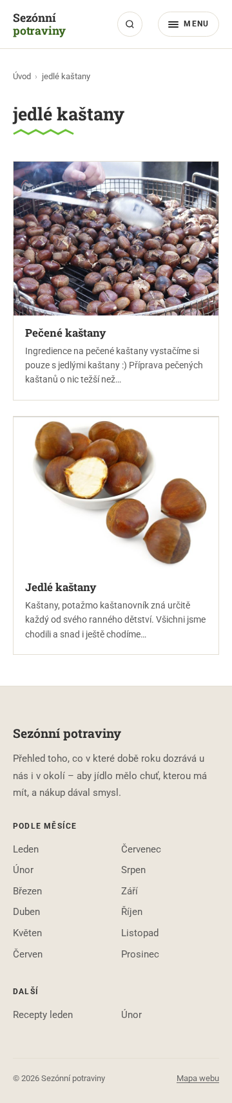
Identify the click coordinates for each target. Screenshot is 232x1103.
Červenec (141, 849)
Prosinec (140, 954)
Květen (27, 933)
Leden (26, 849)
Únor (23, 870)
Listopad (140, 933)
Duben (26, 912)
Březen (27, 891)
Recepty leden (43, 1015)
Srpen (133, 870)
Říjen (131, 912)
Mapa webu (198, 1078)
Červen (28, 954)
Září (129, 891)
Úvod (22, 76)
